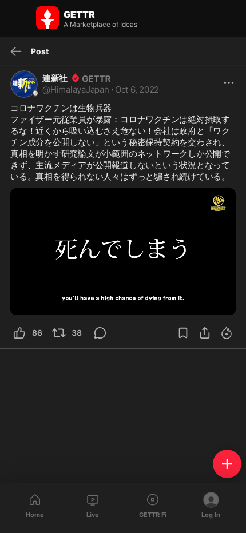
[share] (205, 333)
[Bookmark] (183, 333)
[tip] (106, 333)
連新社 (55, 78)
